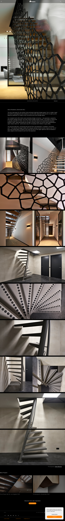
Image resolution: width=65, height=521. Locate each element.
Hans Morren (58, 466)
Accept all (54, 516)
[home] (32, 1)
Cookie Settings (54, 514)
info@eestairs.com (27, 518)
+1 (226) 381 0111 (18, 518)
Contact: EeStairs (6, 518)
